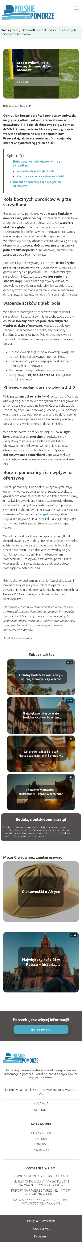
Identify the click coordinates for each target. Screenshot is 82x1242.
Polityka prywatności (41, 1220)
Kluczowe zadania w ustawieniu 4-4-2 (40, 176)
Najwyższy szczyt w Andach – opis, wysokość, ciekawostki (41, 1201)
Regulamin (41, 1236)
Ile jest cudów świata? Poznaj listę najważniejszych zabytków (41, 1183)
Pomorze (41, 1144)
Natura (41, 1138)
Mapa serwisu (41, 1228)
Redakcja (41, 1103)
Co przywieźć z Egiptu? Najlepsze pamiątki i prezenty (41, 753)
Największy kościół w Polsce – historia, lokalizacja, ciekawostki (41, 962)
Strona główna (10, 30)
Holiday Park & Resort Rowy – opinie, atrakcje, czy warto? (41, 677)
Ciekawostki (29, 30)
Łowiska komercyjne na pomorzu (41, 1176)
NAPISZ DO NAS (41, 1029)
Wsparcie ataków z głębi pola (35, 171)
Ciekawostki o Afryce (41, 891)
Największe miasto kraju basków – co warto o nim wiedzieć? (41, 715)
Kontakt (41, 1110)
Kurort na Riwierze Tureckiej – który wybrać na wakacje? (41, 1192)
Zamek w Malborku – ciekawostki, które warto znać (41, 792)
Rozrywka (41, 1150)
